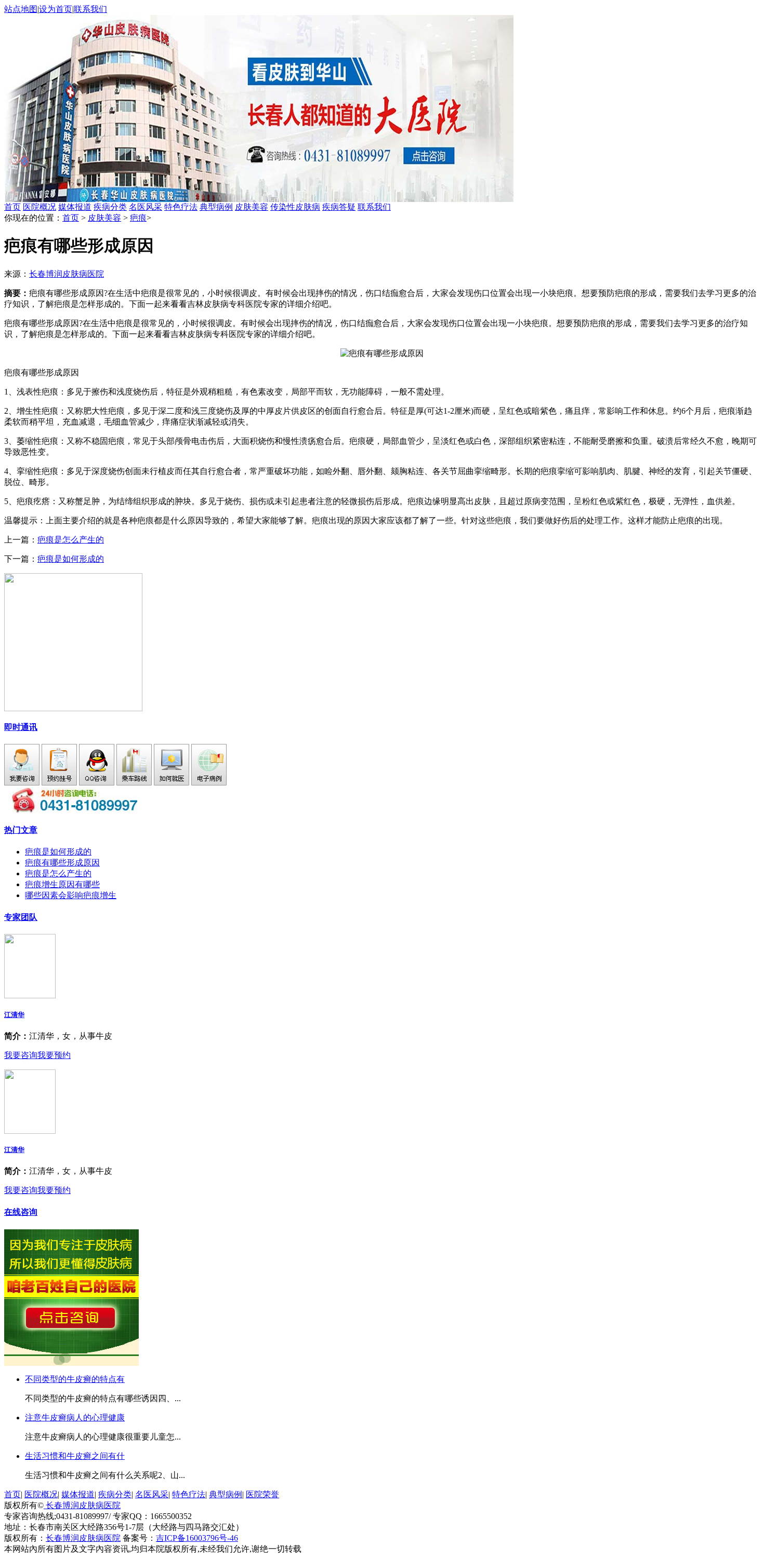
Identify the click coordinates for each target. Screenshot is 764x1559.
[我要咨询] (21, 782)
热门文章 (20, 829)
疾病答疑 (338, 206)
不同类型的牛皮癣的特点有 (75, 1379)
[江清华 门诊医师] (30, 995)
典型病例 (216, 206)
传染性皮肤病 (295, 206)
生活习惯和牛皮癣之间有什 (75, 1456)
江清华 (14, 1015)
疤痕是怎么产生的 (70, 539)
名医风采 (145, 206)
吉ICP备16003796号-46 (197, 1538)
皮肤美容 (251, 206)
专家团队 (20, 917)
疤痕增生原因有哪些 (62, 884)
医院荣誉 (262, 1494)
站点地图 (20, 9)
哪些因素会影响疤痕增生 (70, 895)
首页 (12, 206)
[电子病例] (209, 782)
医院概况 (39, 206)
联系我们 (90, 9)
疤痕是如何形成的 (70, 558)
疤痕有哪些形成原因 (62, 862)
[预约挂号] (59, 782)
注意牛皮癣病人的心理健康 (75, 1417)
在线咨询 (20, 1212)
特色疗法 (180, 206)
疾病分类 (110, 206)
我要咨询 (20, 1055)
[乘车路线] (134, 782)
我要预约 (54, 1055)
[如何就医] (171, 782)
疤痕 (138, 217)
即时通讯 (20, 727)
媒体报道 (74, 206)
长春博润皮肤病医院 (66, 273)
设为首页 (55, 9)
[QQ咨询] (96, 782)
